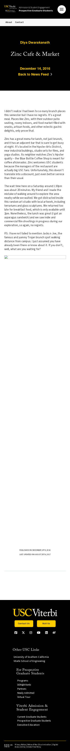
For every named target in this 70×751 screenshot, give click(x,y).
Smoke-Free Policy (34, 747)
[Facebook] (16, 632)
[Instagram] (31, 632)
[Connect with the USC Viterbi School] (54, 632)
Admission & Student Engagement (36, 9)
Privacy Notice (20, 745)
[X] (23, 632)
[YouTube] (38, 632)
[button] (61, 9)
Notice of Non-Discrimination (39, 745)
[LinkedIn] (46, 632)
